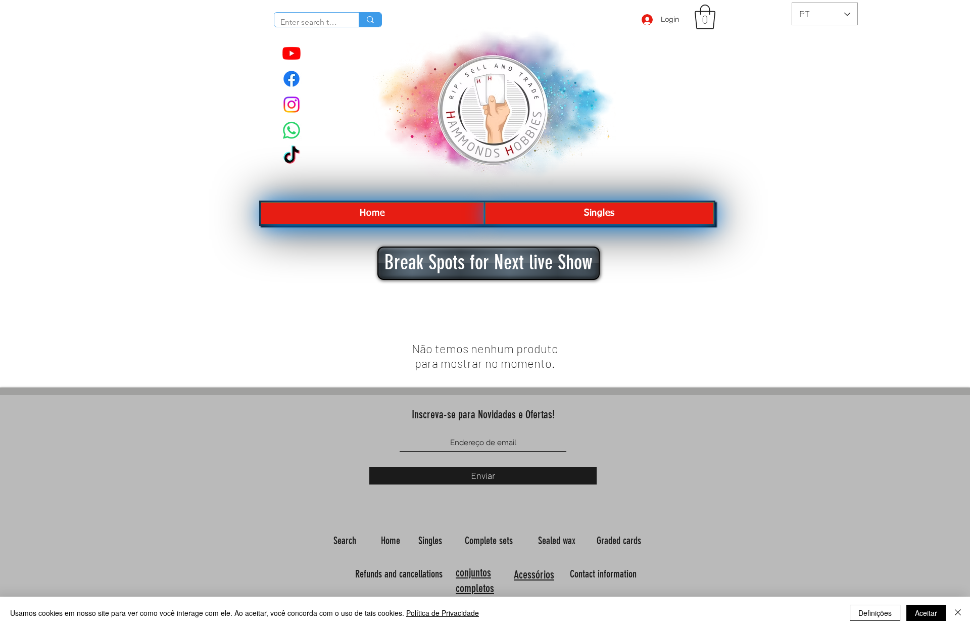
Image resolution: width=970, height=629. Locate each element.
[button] (705, 17)
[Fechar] (958, 613)
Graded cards (620, 541)
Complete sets (490, 541)
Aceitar (926, 613)
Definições (875, 613)
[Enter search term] (370, 20)
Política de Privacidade (442, 613)
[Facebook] (291, 78)
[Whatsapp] (291, 130)
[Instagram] (291, 104)
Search (346, 541)
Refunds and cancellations (399, 574)
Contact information (604, 574)
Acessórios (534, 575)
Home (392, 541)
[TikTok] (291, 156)
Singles (431, 541)
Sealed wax (558, 541)
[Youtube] (291, 53)
